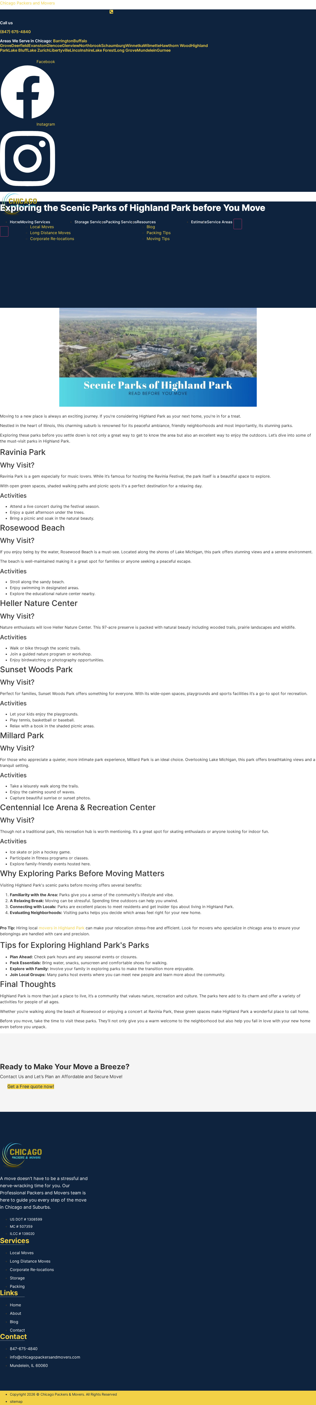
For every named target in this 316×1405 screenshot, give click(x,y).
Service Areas (219, 222)
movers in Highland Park (61, 927)
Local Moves (42, 226)
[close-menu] (4, 231)
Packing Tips (159, 232)
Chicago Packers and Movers (27, 2)
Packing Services (121, 222)
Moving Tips (158, 238)
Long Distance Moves (50, 232)
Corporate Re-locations (52, 238)
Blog (151, 226)
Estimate (199, 222)
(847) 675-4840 (15, 31)
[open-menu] (238, 224)
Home (15, 222)
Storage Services (90, 222)
